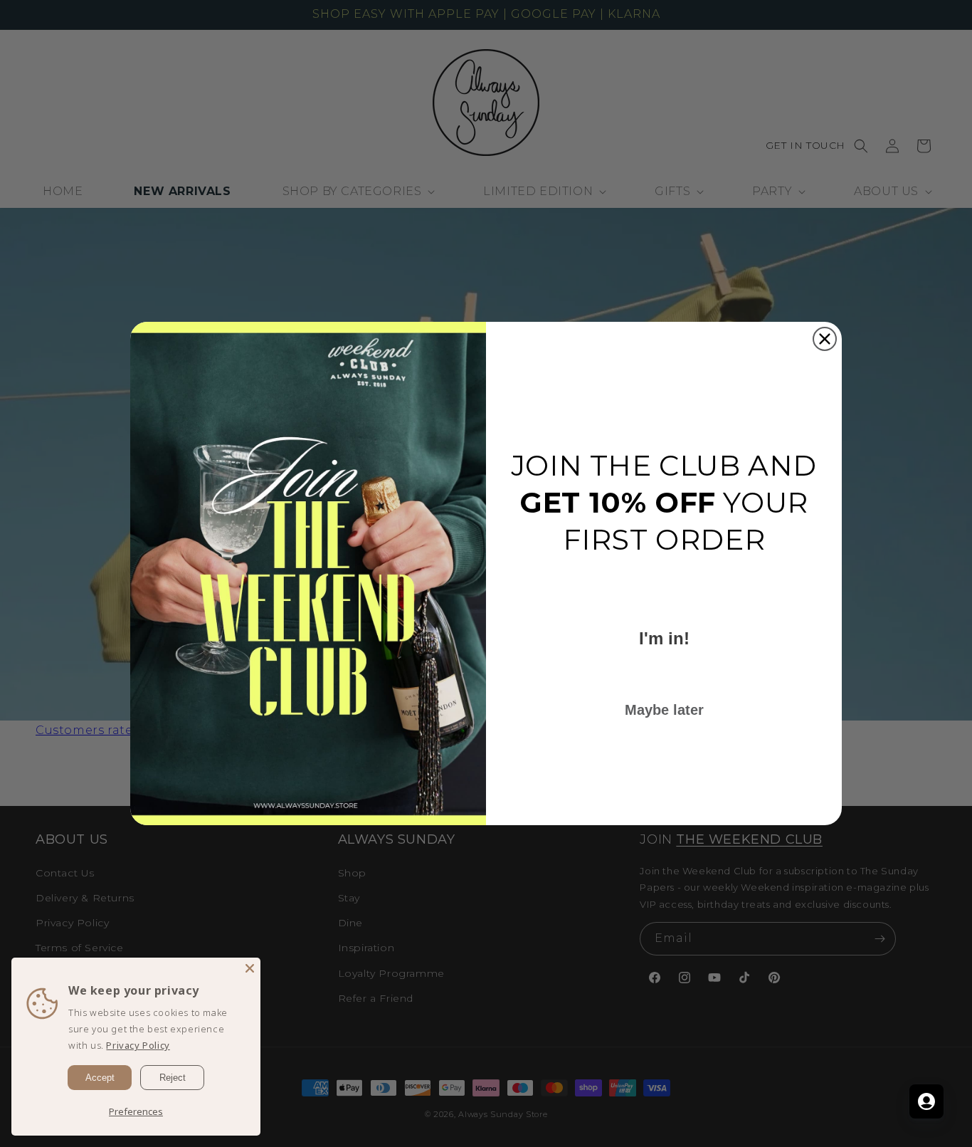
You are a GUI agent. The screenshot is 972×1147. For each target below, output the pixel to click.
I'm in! (664, 638)
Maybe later (664, 710)
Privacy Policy (137, 1045)
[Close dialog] (824, 339)
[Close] (250, 968)
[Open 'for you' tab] (926, 1101)
